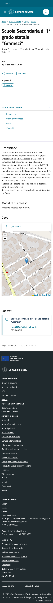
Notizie (5, 482)
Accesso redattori (43, 600)
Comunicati (6, 486)
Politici (4, 399)
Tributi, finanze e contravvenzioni (16, 465)
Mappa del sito (8, 585)
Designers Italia (44, 597)
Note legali (6, 564)
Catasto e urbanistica (11, 436)
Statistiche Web (32, 585)
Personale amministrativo (13, 403)
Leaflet (36, 295)
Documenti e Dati (9, 407)
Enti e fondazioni (9, 395)
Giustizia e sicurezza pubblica (14, 449)
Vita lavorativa (8, 474)
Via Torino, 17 (17, 226)
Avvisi (4, 490)
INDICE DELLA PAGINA (12, 107)
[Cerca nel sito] (46, 12)
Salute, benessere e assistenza (15, 461)
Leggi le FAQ (7, 539)
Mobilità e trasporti (10, 457)
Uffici (4, 391)
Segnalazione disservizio (12, 548)
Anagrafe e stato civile (11, 424)
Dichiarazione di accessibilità (14, 568)
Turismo (5, 469)
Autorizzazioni (8, 432)
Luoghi (4, 503)
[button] (7, 3)
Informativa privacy (10, 560)
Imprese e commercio (11, 453)
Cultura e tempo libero (11, 440)
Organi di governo (9, 382)
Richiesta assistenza (10, 552)
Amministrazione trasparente (14, 556)
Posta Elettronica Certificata (14, 530)
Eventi (4, 507)
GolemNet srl (46, 295)
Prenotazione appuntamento (14, 543)
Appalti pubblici (8, 428)
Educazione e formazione (12, 444)
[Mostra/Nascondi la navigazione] (5, 11)
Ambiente (6, 420)
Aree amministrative (11, 387)
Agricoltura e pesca (10, 415)
